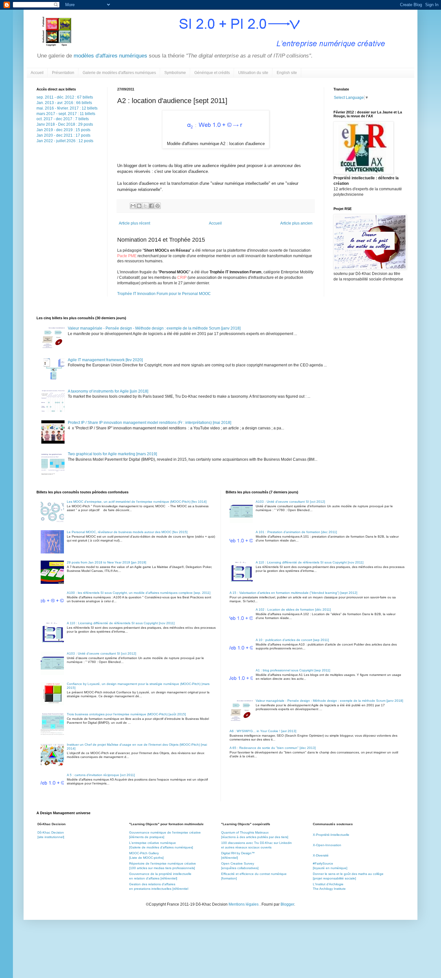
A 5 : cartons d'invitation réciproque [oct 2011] (101, 775)
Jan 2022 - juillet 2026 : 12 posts (64, 141)
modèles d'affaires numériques (109, 56)
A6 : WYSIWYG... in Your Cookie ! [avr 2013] (263, 731)
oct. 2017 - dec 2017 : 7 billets (62, 119)
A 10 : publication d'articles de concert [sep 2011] (292, 640)
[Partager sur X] (145, 206)
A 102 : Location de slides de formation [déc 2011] (293, 609)
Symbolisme (175, 72)
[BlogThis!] (139, 206)
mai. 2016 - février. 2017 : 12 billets (66, 108)
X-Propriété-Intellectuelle (331, 834)
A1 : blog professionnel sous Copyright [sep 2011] (293, 670)
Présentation (63, 72)
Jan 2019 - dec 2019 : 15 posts (63, 130)
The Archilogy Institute (329, 888)
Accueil (37, 72)
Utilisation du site (253, 72)
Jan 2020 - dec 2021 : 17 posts (63, 135)
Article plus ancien (296, 223)
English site (287, 72)
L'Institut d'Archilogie (328, 884)
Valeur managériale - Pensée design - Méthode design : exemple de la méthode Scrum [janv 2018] (154, 328)
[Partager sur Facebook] (151, 206)
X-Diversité (321, 855)
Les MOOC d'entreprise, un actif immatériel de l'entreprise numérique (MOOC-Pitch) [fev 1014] (137, 501)
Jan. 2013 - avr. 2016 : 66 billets (64, 102)
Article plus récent (134, 223)
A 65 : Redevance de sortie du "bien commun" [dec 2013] (273, 748)
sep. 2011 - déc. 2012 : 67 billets (64, 97)
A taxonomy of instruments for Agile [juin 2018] (108, 391)
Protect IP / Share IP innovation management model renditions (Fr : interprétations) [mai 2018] (149, 422)
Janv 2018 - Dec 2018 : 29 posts (64, 124)
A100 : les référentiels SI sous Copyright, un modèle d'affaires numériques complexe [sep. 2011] (138, 592)
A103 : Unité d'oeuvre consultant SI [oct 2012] (101, 653)
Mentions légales (244, 904)
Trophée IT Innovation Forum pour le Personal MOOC (164, 293)
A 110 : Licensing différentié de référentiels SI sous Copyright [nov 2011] (121, 623)
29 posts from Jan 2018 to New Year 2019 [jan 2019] (106, 562)
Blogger (287, 904)
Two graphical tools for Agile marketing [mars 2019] (112, 454)
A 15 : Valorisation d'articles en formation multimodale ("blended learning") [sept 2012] (293, 592)
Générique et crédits (212, 72)
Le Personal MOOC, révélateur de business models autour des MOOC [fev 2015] (127, 532)
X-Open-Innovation (327, 845)
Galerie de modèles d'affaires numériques (119, 72)
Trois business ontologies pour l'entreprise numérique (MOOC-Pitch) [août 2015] (126, 714)
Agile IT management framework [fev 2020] (105, 360)
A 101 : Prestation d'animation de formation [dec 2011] (296, 532)
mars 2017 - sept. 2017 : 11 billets (65, 113)
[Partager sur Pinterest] (157, 206)
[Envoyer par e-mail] (133, 206)
